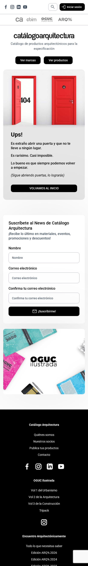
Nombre (15, 252)
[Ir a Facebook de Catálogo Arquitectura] (6, 7)
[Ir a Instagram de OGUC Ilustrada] (44, 527)
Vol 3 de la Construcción (44, 508)
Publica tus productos (44, 452)
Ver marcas (26, 62)
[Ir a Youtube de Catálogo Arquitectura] (25, 7)
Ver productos (60, 62)
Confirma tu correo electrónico (32, 292)
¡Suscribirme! (47, 315)
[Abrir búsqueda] (49, 7)
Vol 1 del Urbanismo (44, 495)
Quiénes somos (44, 439)
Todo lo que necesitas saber (44, 550)
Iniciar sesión (72, 7)
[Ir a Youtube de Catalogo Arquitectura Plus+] (61, 471)
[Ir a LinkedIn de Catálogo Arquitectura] (18, 7)
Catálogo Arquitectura (44, 429)
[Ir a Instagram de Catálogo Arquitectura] (12, 7)
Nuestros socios (44, 445)
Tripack (44, 514)
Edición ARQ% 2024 (44, 564)
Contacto (44, 459)
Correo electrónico (23, 272)
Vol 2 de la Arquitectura (44, 501)
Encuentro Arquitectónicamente (44, 540)
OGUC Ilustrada (44, 484)
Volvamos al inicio (44, 192)
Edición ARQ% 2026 (44, 557)
